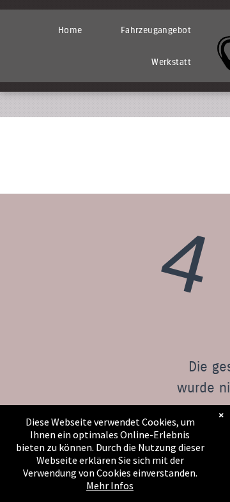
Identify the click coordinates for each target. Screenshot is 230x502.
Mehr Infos (110, 485)
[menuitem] (70, 29)
